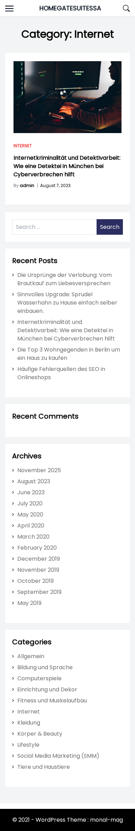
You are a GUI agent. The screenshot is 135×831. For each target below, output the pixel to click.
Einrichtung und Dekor (47, 689)
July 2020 (30, 503)
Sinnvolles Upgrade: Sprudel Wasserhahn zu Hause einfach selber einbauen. (67, 302)
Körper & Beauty (39, 734)
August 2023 (33, 481)
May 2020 (30, 515)
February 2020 (37, 548)
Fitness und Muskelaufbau (52, 700)
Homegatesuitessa (70, 8)
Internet (23, 146)
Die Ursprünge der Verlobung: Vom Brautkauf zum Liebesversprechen (64, 279)
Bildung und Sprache (45, 667)
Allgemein (30, 656)
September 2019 (39, 592)
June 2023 (31, 492)
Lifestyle (28, 745)
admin (27, 185)
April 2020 (30, 526)
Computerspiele (39, 678)
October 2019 (35, 581)
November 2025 (39, 470)
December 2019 (38, 559)
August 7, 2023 (55, 185)
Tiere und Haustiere (43, 767)
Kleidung (28, 723)
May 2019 (29, 603)
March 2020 (33, 537)
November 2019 (38, 570)
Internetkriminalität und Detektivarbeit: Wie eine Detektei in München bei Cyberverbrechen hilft (67, 166)
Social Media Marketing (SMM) (58, 756)
